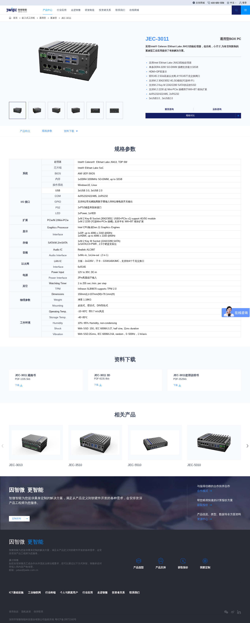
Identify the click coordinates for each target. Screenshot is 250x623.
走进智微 (76, 10)
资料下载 (69, 130)
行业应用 (61, 10)
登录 (244, 2)
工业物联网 (34, 592)
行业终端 (50, 592)
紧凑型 (53, 18)
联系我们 (120, 10)
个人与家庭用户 (69, 592)
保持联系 (38, 611)
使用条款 (13, 611)
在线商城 (134, 10)
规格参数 (47, 130)
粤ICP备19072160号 (65, 619)
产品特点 (25, 130)
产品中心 (47, 10)
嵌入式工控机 (28, 18)
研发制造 (89, 10)
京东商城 (200, 2)
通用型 (42, 18)
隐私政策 (26, 611)
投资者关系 (105, 10)
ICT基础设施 (16, 592)
